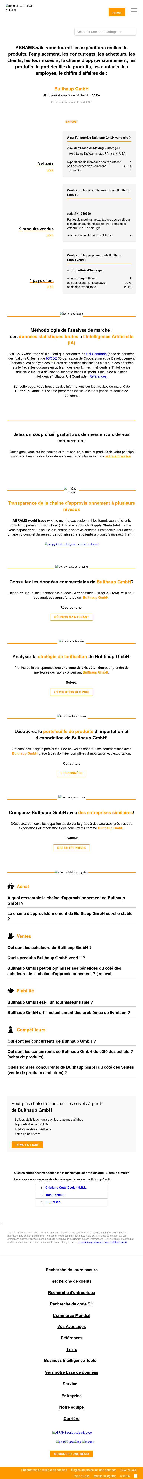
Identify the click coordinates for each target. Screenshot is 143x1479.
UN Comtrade (96, 353)
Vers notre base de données (71, 1372)
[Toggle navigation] (134, 10)
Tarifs (71, 1349)
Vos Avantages (71, 1326)
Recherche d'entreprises (71, 1292)
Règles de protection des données (93, 1470)
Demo (116, 13)
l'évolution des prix (71, 692)
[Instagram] (84, 1442)
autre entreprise (118, 456)
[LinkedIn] (56, 1442)
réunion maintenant (71, 617)
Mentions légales (105, 1476)
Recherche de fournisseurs (72, 1270)
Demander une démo (71, 1454)
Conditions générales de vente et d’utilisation (102, 1242)
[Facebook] (65, 1442)
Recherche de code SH (71, 1304)
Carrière (72, 1418)
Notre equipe (71, 1407)
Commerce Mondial (71, 1315)
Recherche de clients (71, 1281)
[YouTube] (73, 1442)
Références (98, 376)
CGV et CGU (128, 1470)
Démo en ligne (27, 1145)
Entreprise (71, 1396)
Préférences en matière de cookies (44, 1470)
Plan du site (82, 1476)
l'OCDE (52, 358)
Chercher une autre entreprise (99, 31)
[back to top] (1, 1223)
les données (71, 773)
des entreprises (71, 848)
